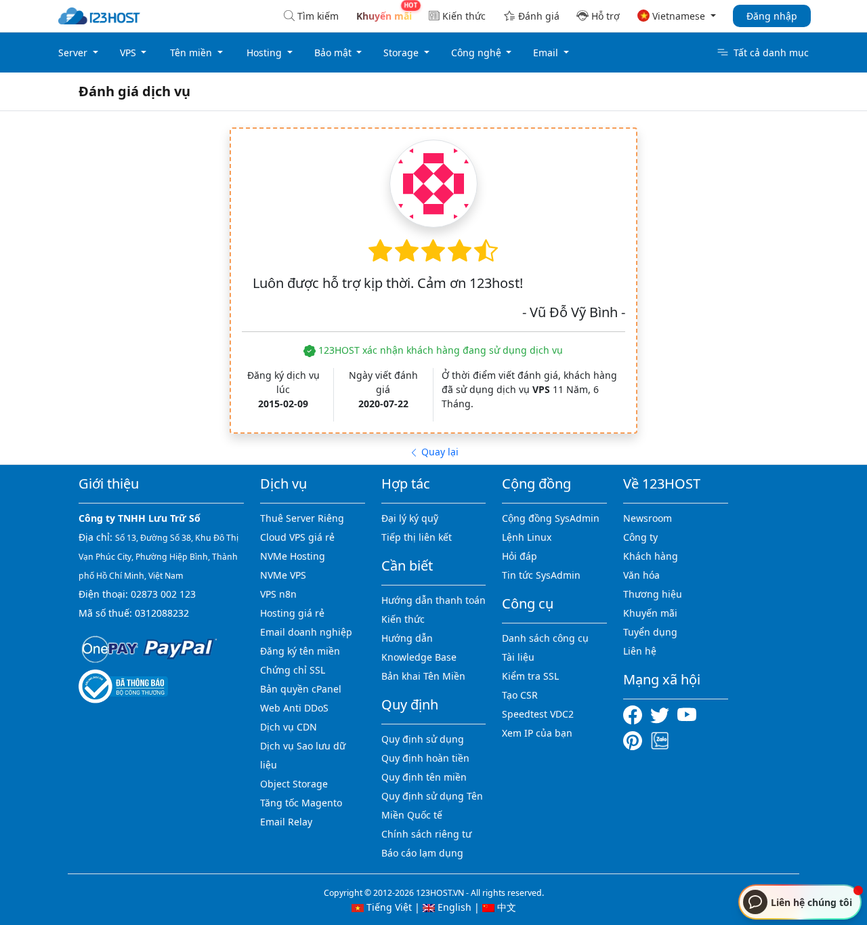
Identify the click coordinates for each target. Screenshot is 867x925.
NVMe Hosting (292, 556)
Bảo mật (334, 52)
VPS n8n (278, 594)
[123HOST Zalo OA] (659, 739)
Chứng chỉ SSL (292, 669)
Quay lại (439, 451)
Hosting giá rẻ (292, 613)
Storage (402, 52)
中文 (505, 907)
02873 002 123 (163, 594)
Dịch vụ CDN (288, 726)
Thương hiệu (652, 594)
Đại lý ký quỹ (409, 518)
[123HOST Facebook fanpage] (636, 713)
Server (74, 52)
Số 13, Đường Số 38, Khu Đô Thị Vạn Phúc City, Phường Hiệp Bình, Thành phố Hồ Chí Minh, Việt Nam (158, 556)
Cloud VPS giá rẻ (297, 537)
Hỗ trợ (605, 15)
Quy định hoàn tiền (425, 758)
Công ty (640, 537)
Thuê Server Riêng (302, 518)
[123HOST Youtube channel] (689, 713)
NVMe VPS (283, 575)
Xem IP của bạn (537, 732)
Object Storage (294, 783)
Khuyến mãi (650, 613)
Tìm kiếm (318, 15)
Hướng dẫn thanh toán (433, 600)
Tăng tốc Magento (301, 802)
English (453, 907)
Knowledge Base (419, 657)
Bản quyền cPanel (300, 688)
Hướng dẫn (407, 638)
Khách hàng (650, 556)
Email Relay (286, 821)
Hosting (265, 52)
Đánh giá (538, 15)
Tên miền (192, 52)
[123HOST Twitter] (662, 713)
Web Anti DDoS (294, 707)
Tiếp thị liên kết (416, 537)
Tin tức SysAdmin (541, 575)
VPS (129, 52)
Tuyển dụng (650, 631)
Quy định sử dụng (422, 739)
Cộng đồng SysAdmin (550, 518)
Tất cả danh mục (771, 52)
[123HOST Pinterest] (634, 739)
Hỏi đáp (519, 556)
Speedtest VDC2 (538, 713)
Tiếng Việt (388, 907)
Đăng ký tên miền (300, 650)
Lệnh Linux (526, 537)
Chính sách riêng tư (426, 833)
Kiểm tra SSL (530, 676)
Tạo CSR (520, 694)
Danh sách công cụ (545, 638)
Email (547, 52)
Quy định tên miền (424, 776)
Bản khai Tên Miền (423, 676)
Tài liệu (518, 657)
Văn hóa (641, 575)
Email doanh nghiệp (306, 631)
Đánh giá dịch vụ (134, 91)
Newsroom (647, 518)
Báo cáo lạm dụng (422, 852)
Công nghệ (477, 52)
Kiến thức (464, 15)
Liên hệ (639, 650)
